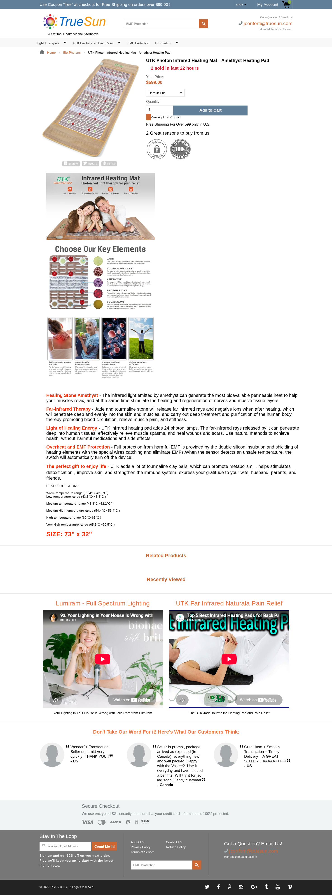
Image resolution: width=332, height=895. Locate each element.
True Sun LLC (59, 887)
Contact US (174, 842)
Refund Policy (176, 847)
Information (163, 43)
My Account (267, 4)
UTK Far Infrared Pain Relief (93, 43)
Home (51, 52)
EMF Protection (138, 43)
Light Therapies (48, 43)
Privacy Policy (140, 847)
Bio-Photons (72, 52)
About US (137, 842)
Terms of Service (143, 852)
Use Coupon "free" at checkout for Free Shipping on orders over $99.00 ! (105, 4)
